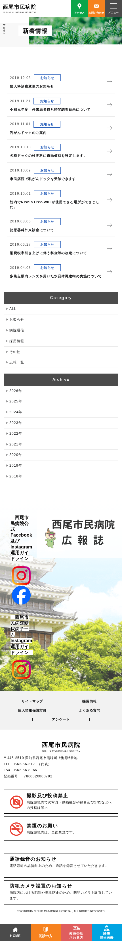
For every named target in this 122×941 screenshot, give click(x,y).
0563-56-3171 (25, 764)
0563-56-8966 (25, 770)
